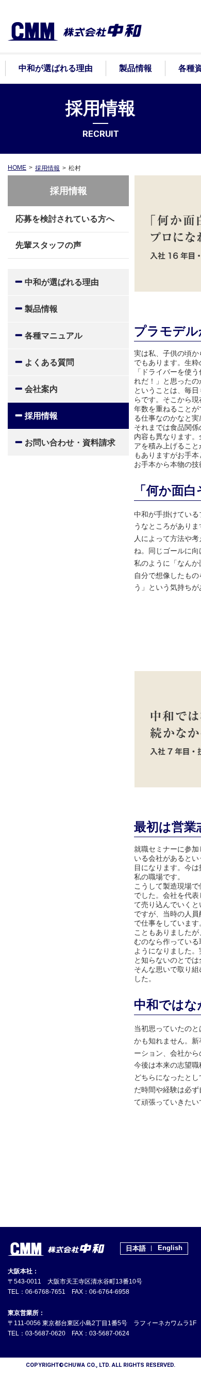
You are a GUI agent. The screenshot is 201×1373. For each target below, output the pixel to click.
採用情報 (47, 168)
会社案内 (41, 389)
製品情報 (41, 308)
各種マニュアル (53, 335)
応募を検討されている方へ (64, 218)
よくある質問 (49, 362)
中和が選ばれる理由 (62, 282)
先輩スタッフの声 (48, 245)
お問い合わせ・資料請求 (70, 442)
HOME (17, 167)
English (170, 1248)
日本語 (136, 1248)
